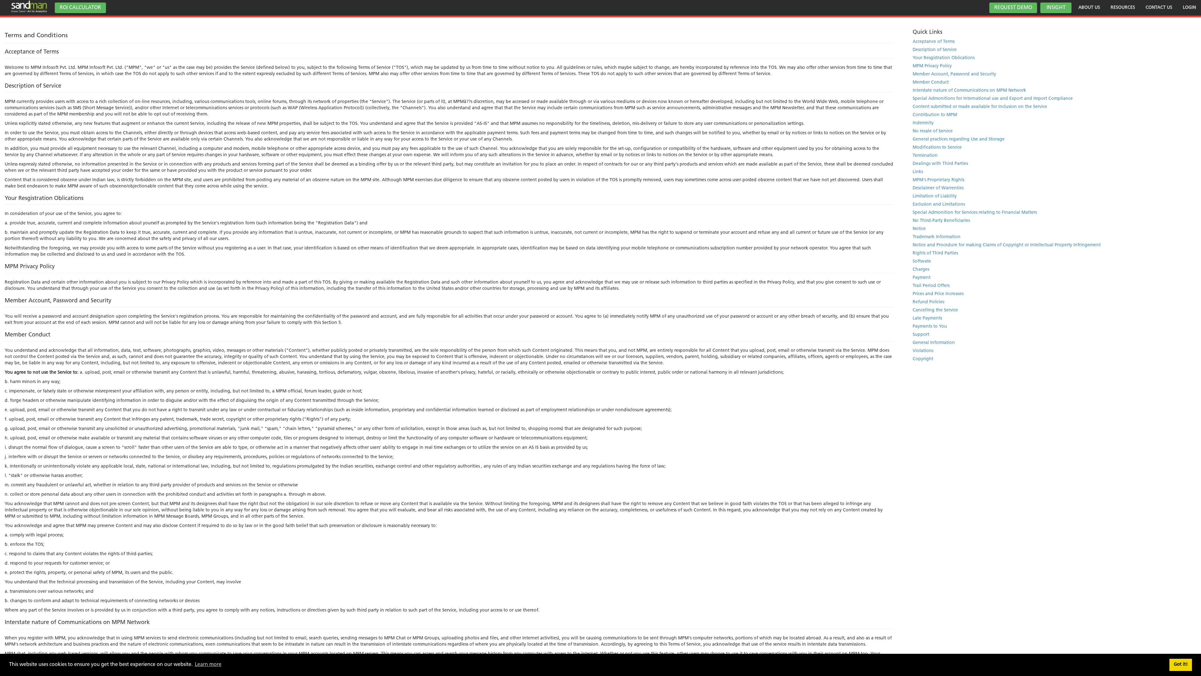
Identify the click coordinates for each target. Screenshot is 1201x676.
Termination (925, 155)
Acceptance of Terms (934, 41)
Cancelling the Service (935, 310)
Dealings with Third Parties (940, 163)
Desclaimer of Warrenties (938, 188)
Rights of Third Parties (935, 253)
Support (921, 334)
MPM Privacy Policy (932, 66)
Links (918, 172)
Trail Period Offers (931, 286)
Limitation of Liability (935, 196)
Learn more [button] (208, 664)
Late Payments (927, 318)
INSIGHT (1056, 7)
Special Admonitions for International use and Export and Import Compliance (993, 98)
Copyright (923, 359)
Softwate (922, 261)
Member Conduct (931, 82)
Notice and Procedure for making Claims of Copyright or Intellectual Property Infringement (1007, 245)
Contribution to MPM (935, 115)
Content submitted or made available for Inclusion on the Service (980, 107)
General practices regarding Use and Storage (959, 139)
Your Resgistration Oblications (944, 58)
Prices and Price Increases (938, 294)
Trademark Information (936, 237)
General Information (934, 343)
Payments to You (930, 326)
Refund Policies (928, 302)
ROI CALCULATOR (80, 7)
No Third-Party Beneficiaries (941, 220)
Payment (921, 277)
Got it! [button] (1181, 664)
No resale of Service (933, 131)
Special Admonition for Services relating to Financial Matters (975, 212)
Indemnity (923, 123)
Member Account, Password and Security (954, 74)
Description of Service (935, 50)
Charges (921, 269)
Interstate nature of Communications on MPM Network (969, 90)
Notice (919, 229)
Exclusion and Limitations (939, 204)
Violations (923, 351)
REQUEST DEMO (1013, 7)
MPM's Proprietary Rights (938, 180)
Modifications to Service (937, 147)
